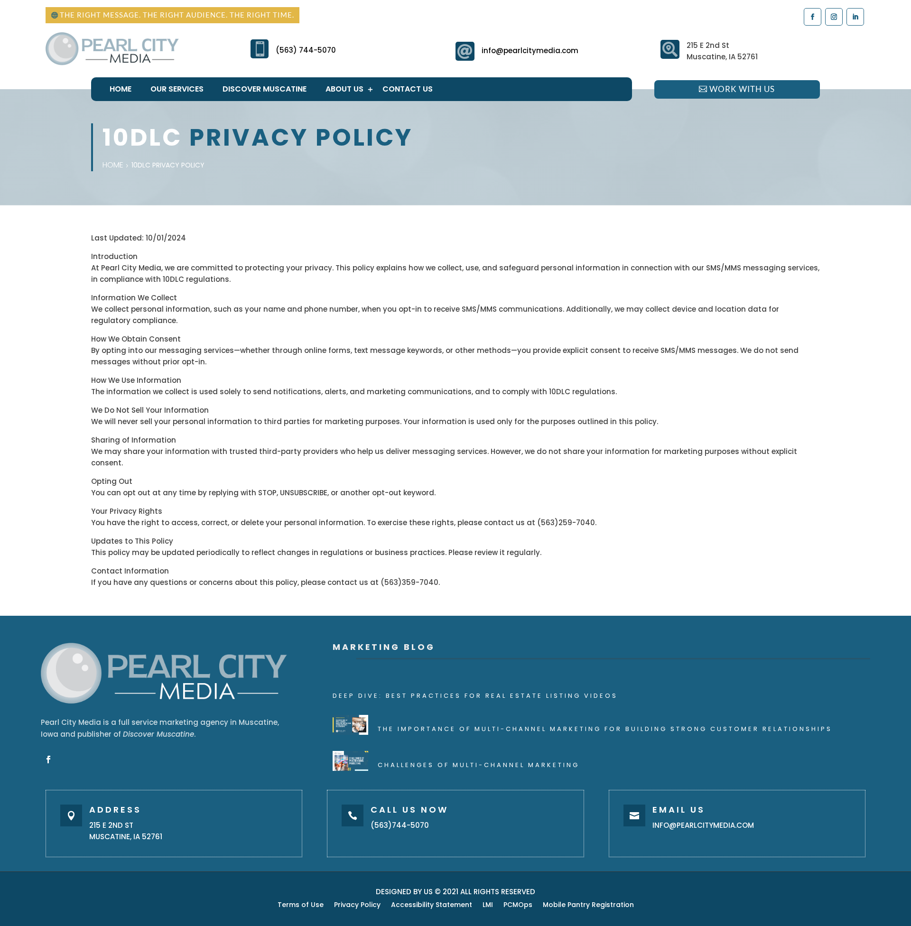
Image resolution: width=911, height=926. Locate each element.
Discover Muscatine (265, 88)
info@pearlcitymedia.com (530, 51)
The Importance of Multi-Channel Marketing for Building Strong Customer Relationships (605, 728)
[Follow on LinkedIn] (854, 16)
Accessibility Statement (431, 905)
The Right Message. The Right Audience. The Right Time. (177, 14)
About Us (344, 88)
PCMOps (517, 905)
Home (120, 88)
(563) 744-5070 (306, 50)
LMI (488, 905)
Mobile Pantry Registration (588, 905)
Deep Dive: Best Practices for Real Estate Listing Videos (475, 695)
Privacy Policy (357, 905)
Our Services (177, 88)
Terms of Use (301, 905)
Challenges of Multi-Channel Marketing (478, 764)
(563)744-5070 (400, 825)
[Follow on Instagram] (833, 16)
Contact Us (407, 88)
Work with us (742, 89)
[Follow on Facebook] (812, 16)
